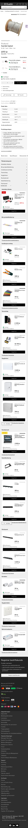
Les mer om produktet (6, 151)
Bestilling (3, 762)
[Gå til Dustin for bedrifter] (8, 4)
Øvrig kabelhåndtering (8, 217)
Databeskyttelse (5, 749)
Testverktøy (5, 311)
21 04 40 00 (11, 683)
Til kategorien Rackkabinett (8, 454)
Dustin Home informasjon (8, 775)
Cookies (3, 726)
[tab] (5, 156)
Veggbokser (5, 358)
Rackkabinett (5, 430)
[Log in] (23, 4)
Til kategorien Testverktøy (8, 355)
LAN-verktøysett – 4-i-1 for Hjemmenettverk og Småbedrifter (20, 196)
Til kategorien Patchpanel (8, 573)
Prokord (4, 44)
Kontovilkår (4, 722)
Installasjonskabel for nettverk (12, 11)
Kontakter (4, 576)
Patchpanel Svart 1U (19, 534)
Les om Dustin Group (6, 782)
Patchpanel (5, 529)
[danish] (8, 706)
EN (4, 449)
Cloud (2, 746)
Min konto (3, 769)
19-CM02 (17, 484)
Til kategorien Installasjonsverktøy (10, 308)
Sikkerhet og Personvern (7, 795)
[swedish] (2, 706)
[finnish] (12, 706)
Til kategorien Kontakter (7, 599)
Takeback (3, 755)
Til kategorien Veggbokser (18, 423)
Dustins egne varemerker (8, 789)
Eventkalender (5, 804)
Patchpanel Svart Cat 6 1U (20, 556)
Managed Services (6, 738)
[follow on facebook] (10, 825)
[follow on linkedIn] (13, 825)
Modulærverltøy (18, 269)
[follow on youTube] (17, 825)
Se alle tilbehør (23, 57)
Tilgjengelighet (5, 729)
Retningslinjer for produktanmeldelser (11, 733)
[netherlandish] (15, 706)
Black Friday (4, 809)
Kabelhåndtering (6, 458)
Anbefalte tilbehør (7, 189)
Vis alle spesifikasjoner (6, 125)
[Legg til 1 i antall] (12, 82)
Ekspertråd (4, 806)
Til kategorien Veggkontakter (8, 626)
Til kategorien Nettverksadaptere (9, 652)
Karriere (3, 784)
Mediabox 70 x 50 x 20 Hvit (20, 364)
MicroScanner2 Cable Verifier (19, 338)
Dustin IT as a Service (7, 740)
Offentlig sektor (5, 793)
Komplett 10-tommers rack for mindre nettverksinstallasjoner (20, 437)
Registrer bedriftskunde (14, 675)
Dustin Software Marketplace (9, 757)
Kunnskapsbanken (6, 802)
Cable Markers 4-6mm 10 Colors (20, 291)
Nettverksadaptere (7, 629)
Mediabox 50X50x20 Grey (19, 406)
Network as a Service (7, 744)
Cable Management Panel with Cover (19, 505)
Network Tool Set (19, 249)
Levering (3, 764)
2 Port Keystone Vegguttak (18, 609)
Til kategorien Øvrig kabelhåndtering (10, 240)
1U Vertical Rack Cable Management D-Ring (20, 464)
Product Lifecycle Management (9, 753)
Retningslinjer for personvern (9, 724)
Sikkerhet (3, 751)
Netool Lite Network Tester (19, 317)
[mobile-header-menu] (2, 4)
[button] (17, 4)
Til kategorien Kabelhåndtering (19, 522)
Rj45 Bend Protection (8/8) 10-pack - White (19, 582)
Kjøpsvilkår (4, 713)
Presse (3, 780)
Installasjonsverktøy (7, 243)
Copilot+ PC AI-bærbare (7, 811)
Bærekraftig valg (5, 786)
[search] (25, 7)
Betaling (3, 771)
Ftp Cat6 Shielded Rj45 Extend (20, 635)
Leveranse (4, 718)
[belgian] (18, 706)
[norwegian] (5, 706)
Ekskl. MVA (3, 53)
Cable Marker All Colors (18, 223)
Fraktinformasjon (5, 720)
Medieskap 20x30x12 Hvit (19, 385)
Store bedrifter (5, 791)
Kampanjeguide (5, 731)
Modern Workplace (6, 742)
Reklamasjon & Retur (6, 766)
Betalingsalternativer (6, 716)
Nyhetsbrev (4, 800)
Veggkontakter (6, 603)
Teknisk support (5, 773)
